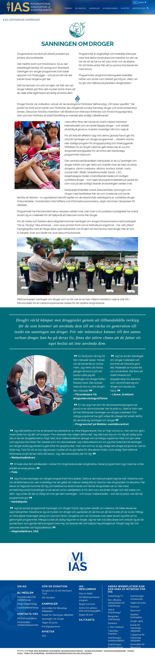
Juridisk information (93, 651)
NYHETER (125, 8)
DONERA (68, 8)
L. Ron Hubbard (116, 627)
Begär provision (87, 604)
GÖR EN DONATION (54, 586)
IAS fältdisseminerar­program (89, 598)
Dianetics (112, 623)
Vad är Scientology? (114, 611)
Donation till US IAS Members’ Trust (57, 592)
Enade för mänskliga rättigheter (58, 615)
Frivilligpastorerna (51, 626)
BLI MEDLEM (80, 8)
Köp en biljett (85, 593)
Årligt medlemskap (27, 604)
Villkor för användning (34, 653)
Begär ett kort (86, 614)
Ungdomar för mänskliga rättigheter (137, 637)
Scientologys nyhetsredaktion (116, 639)
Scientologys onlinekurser (137, 597)
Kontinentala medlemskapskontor (28, 623)
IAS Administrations (27, 618)
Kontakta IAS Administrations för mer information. (69, 653)
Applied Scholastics (136, 616)
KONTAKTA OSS (138, 8)
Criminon (134, 606)
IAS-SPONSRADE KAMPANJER (22, 19)
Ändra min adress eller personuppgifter (90, 609)
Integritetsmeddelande (115, 651)
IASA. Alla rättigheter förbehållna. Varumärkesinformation (56, 651)
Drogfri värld (136, 621)
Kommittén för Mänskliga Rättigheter (54, 609)
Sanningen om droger (53, 618)
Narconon (135, 610)
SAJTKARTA (87, 619)
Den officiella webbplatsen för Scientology (116, 603)
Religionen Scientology (114, 618)
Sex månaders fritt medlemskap (26, 598)
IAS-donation (48, 597)
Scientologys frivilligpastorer (115, 645)
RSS (44, 636)
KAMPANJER (94, 8)
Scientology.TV (115, 596)
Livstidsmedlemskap (28, 607)
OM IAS (21, 586)
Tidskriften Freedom (113, 632)
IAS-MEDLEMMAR (110, 8)
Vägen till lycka (49, 622)
